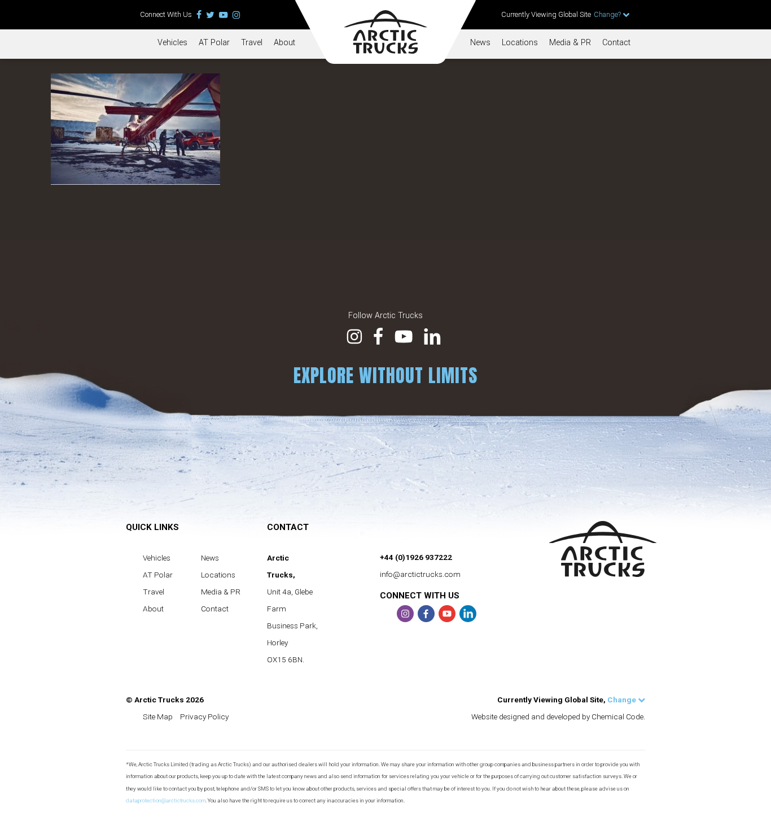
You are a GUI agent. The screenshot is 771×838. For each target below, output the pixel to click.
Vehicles (172, 42)
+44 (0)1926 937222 (416, 557)
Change (622, 699)
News (480, 42)
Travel (251, 42)
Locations (520, 42)
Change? (608, 14)
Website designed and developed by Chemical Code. (558, 716)
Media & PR (570, 42)
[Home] (385, 32)
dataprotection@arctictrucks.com (165, 800)
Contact (616, 42)
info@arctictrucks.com (420, 574)
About (284, 42)
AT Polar (214, 42)
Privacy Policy (204, 716)
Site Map (158, 716)
